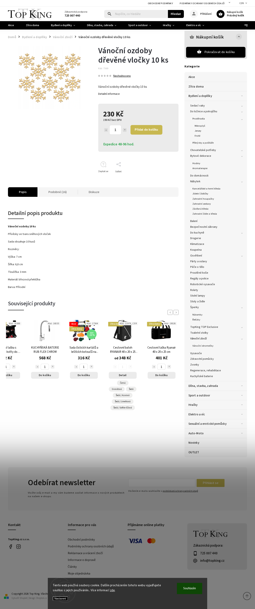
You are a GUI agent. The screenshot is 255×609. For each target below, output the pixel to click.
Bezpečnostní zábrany (203, 227)
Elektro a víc (196, 414)
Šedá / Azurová (122, 395)
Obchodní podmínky (160, 3)
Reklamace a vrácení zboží (85, 553)
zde (112, 590)
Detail (123, 375)
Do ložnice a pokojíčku (203, 111)
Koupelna (196, 250)
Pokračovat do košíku (219, 52)
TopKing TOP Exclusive (204, 327)
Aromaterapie (199, 168)
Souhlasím (189, 588)
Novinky (193, 442)
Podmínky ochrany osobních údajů (202, 3)
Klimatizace (197, 244)
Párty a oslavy (198, 261)
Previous (171, 312)
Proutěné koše (199, 273)
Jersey (198, 131)
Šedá (131, 389)
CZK (241, 3)
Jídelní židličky (200, 193)
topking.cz (18, 546)
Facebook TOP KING (10, 546)
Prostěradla (198, 118)
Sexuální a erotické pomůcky (207, 424)
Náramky (197, 314)
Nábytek (195, 181)
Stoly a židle (197, 302)
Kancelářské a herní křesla (206, 188)
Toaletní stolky (199, 333)
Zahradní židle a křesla (204, 214)
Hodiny (196, 163)
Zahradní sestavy (201, 204)
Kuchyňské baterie (201, 376)
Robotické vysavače (202, 284)
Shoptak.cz (41, 598)
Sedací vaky (197, 106)
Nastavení (60, 598)
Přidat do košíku (146, 129)
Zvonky (194, 365)
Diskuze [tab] (94, 192)
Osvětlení (196, 256)
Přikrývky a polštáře (203, 143)
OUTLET (193, 452)
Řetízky (196, 319)
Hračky (193, 405)
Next (176, 312)
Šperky (194, 307)
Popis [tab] (22, 192)
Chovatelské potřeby (203, 150)
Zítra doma (196, 86)
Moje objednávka (79, 573)
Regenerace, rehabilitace (205, 370)
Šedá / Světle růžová (122, 407)
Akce (191, 77)
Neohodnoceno (122, 76)
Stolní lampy (197, 296)
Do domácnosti (199, 176)
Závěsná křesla (200, 209)
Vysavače (196, 353)
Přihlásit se (210, 483)
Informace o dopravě (82, 560)
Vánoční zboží (198, 339)
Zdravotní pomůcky (202, 359)
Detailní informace (109, 94)
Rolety (194, 290)
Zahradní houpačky (203, 199)
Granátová (117, 389)
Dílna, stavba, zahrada (203, 386)
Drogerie (195, 238)
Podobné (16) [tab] (57, 192)
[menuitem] (14, 25)
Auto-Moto (196, 433)
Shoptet (23, 598)
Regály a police (199, 279)
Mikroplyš (200, 126)
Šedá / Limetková (122, 401)
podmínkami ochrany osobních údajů (180, 491)
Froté (197, 136)
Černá (123, 382)
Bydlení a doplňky (200, 96)
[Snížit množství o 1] (106, 130)
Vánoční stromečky (202, 346)
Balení (194, 221)
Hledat (176, 14)
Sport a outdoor (199, 395)
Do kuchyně (197, 233)
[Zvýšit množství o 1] (125, 130)
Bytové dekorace (200, 156)
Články (72, 567)
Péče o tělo (197, 267)
